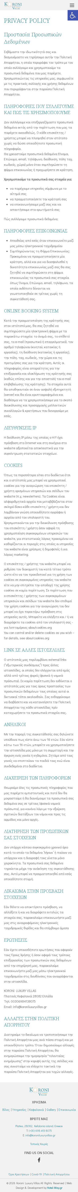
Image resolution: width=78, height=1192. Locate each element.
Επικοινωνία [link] (67, 1109)
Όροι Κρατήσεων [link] (19, 1174)
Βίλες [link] (6, 1109)
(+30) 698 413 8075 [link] (40, 1131)
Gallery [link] (51, 1109)
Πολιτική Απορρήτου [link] (57, 1174)
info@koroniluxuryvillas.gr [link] (40, 1135)
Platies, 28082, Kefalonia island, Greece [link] (39, 1126)
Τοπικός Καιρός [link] (39, 1144)
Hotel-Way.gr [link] (54, 1188)
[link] (73, 15)
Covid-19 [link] (37, 1174)
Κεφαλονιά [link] (36, 1109)
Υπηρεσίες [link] (19, 1109)
